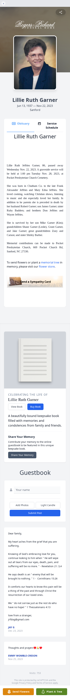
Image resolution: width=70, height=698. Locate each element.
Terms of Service (44, 682)
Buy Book (35, 406)
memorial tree (50, 262)
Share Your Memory (22, 455)
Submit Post (35, 513)
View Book (16, 406)
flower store (47, 266)
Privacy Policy (25, 682)
